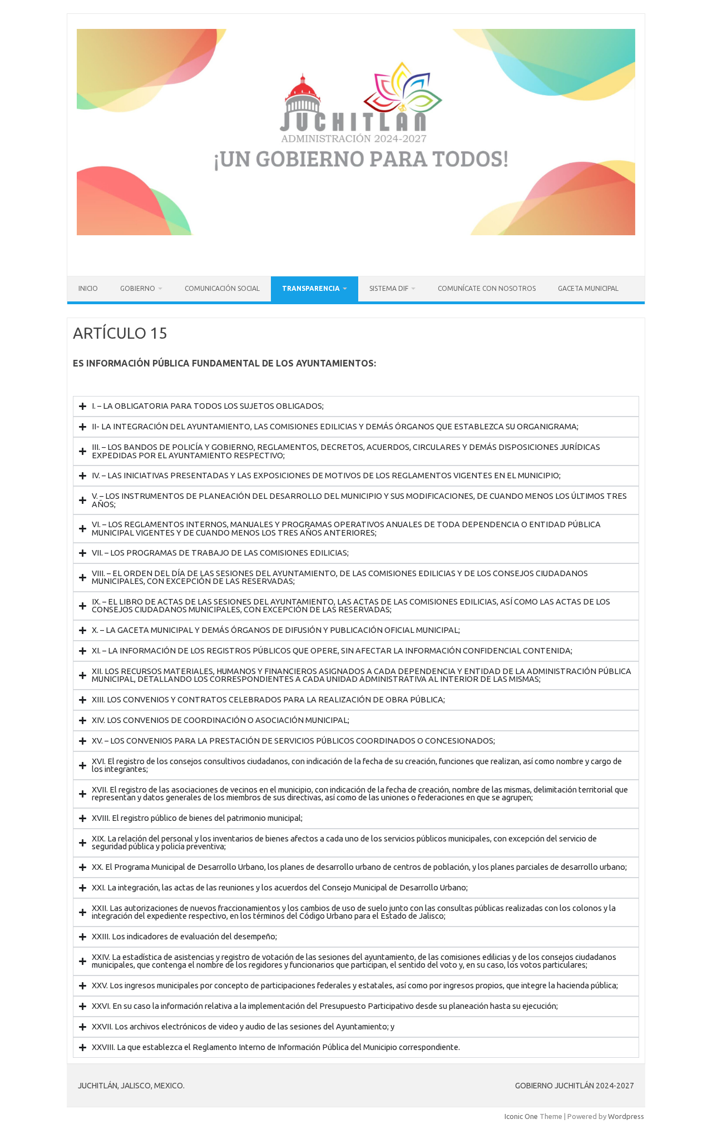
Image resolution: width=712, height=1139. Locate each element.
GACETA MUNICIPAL (588, 288)
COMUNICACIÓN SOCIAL (222, 288)
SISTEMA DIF (388, 288)
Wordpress (626, 1116)
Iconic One (521, 1116)
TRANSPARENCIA (311, 288)
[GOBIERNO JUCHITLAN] (356, 232)
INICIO (88, 288)
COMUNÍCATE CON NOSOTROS (487, 288)
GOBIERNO (137, 288)
